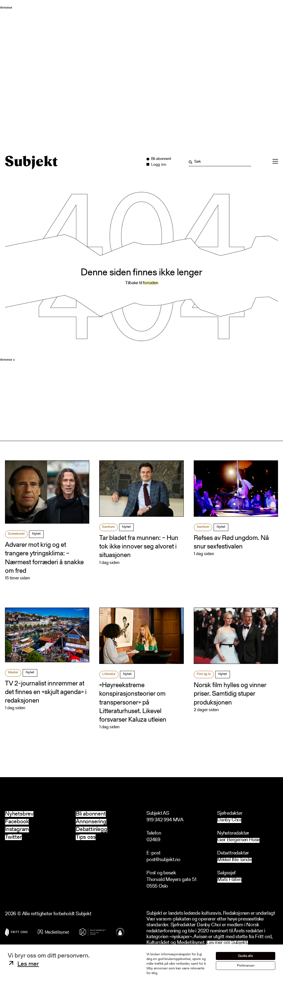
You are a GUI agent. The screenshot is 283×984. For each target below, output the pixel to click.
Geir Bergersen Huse (238, 840)
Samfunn (108, 527)
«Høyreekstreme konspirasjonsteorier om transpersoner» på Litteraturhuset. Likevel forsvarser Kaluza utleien (132, 702)
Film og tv (204, 674)
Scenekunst (16, 533)
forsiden (150, 283)
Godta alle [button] (245, 956)
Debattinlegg (91, 829)
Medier (13, 672)
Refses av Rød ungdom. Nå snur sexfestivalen (231, 542)
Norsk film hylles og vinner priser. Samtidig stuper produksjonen (230, 694)
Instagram (17, 829)
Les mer (28, 964)
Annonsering (91, 822)
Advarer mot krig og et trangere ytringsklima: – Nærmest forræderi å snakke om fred (44, 558)
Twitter (13, 837)
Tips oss (86, 837)
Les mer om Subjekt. (227, 943)
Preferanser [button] (246, 965)
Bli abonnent (91, 814)
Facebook (17, 822)
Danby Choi (229, 820)
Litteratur (109, 674)
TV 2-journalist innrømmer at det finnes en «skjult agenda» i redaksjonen (46, 692)
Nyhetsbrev (19, 814)
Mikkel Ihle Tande (234, 860)
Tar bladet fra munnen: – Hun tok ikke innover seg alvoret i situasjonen (138, 547)
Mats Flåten (229, 880)
